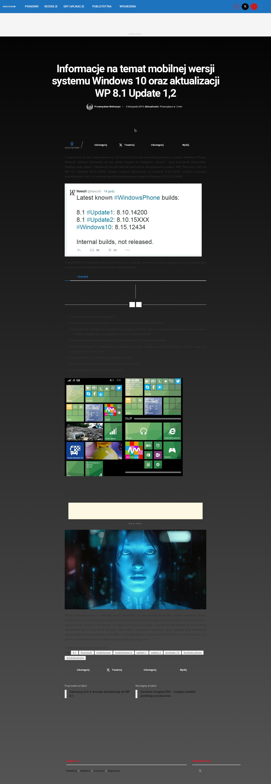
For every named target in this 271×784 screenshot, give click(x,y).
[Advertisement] (135, 21)
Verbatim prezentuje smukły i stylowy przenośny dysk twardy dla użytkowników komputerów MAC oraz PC (92, 290)
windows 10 (172, 652)
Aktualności (152, 106)
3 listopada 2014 (135, 106)
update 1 (142, 652)
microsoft (86, 652)
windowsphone (75, 658)
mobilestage (103, 652)
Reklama (85, 770)
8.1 (75, 652)
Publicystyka (101, 6)
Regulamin (114, 770)
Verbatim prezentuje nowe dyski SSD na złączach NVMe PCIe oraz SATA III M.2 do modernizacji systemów (168, 290)
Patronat (99, 770)
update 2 (156, 652)
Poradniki (32, 6)
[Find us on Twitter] (245, 6)
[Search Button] (266, 6)
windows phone (193, 652)
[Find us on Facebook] (236, 6)
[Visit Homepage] (9, 6)
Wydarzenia (128, 6)
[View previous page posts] (132, 304)
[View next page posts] (139, 304)
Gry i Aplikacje (73, 6)
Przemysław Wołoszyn (107, 106)
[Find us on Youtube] (254, 6)
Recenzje (51, 6)
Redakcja (71, 770)
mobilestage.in (123, 652)
